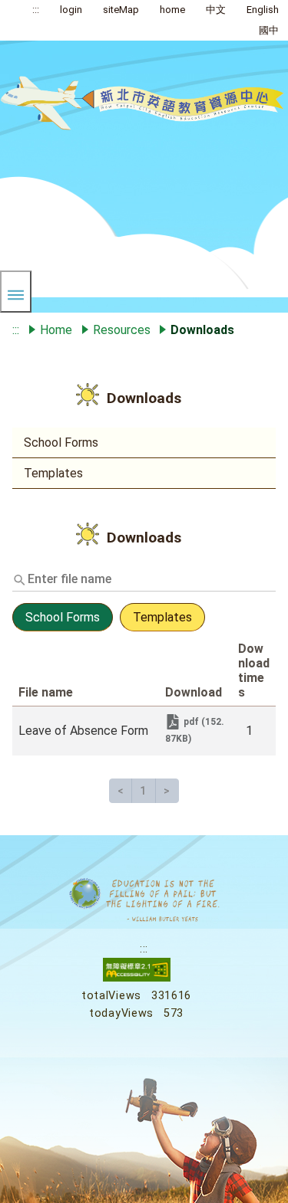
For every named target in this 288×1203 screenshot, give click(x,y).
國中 (269, 30)
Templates (53, 473)
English (263, 9)
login (71, 9)
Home (56, 330)
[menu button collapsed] (15, 291)
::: (35, 9)
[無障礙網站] (136, 978)
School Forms (61, 442)
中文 (216, 9)
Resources (122, 330)
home (172, 9)
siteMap (121, 9)
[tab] (64, 627)
